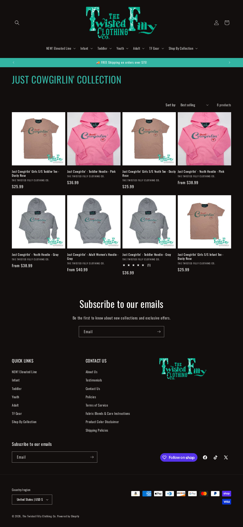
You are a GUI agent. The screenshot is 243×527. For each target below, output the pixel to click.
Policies (91, 396)
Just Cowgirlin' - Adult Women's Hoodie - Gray (93, 256)
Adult (15, 405)
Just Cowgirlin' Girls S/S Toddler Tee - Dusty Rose (35, 173)
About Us (92, 371)
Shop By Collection (24, 421)
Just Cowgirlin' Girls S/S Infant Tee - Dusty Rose (201, 256)
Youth (15, 396)
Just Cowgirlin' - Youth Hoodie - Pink (201, 171)
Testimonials (94, 379)
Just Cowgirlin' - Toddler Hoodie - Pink (91, 171)
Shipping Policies (97, 430)
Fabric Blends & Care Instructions (108, 413)
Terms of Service (97, 405)
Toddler (17, 388)
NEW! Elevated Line (24, 371)
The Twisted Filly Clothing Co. (40, 516)
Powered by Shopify (68, 516)
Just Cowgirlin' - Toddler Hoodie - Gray (146, 254)
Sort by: (171, 104)
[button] (17, 23)
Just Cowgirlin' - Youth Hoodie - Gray (35, 254)
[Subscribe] (159, 331)
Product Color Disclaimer (102, 421)
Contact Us (93, 388)
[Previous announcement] (13, 62)
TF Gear (17, 413)
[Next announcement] (229, 62)
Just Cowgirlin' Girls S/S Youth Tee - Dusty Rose (149, 173)
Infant (16, 379)
